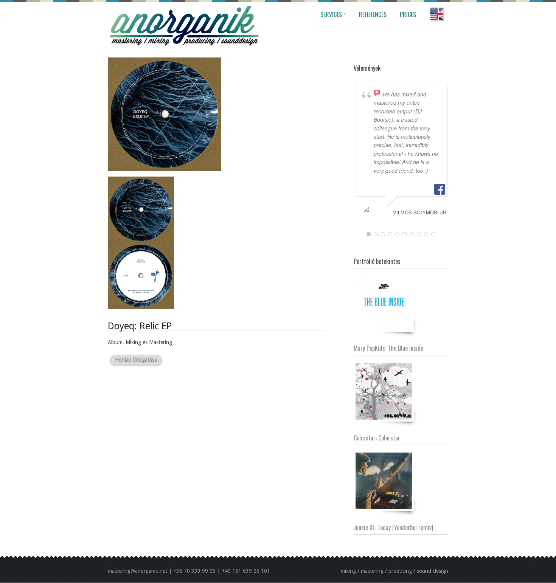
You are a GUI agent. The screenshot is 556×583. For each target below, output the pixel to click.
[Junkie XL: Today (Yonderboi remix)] (384, 481)
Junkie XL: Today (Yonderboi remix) (393, 527)
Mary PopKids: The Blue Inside (388, 348)
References (373, 14)
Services (329, 17)
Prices (408, 14)
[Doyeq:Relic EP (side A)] (164, 61)
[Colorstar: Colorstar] (384, 391)
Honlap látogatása (136, 360)
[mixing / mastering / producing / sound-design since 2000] (183, 6)
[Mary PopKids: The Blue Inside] (384, 301)
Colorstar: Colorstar (377, 437)
